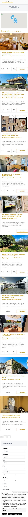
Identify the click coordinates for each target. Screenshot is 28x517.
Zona (4, 466)
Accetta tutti (4, 514)
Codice (4, 483)
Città (4, 460)
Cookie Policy (7, 506)
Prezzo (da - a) (6, 472)
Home (11, 9)
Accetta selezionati (17, 514)
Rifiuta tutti (10, 514)
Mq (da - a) (5, 477)
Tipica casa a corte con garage (11, 415)
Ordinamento (6, 489)
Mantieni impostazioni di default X (20, 492)
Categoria (5, 454)
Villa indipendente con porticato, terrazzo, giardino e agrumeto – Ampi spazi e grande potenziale (13, 94)
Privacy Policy (14, 506)
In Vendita (22, 69)
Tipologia (5, 448)
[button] (16, 22)
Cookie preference (18, 504)
